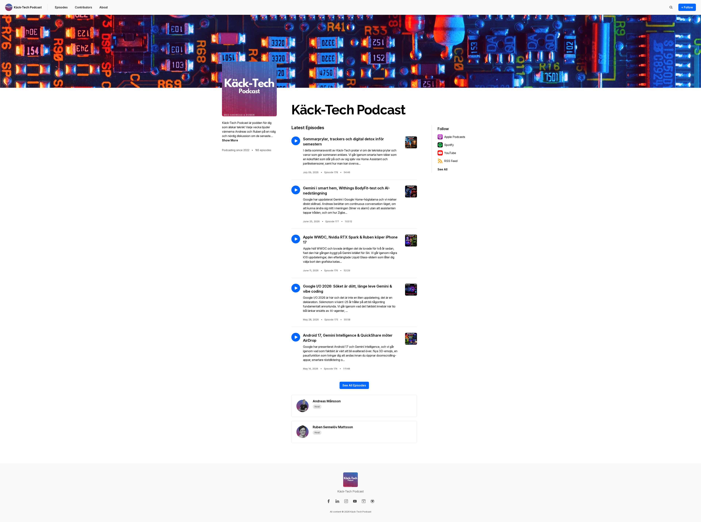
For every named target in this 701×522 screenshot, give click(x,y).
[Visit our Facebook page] (328, 501)
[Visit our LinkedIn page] (337, 501)
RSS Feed (450, 161)
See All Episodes (354, 385)
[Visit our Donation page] (372, 501)
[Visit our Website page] (363, 501)
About (103, 7)
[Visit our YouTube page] (355, 501)
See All (442, 169)
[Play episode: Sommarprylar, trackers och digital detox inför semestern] (295, 140)
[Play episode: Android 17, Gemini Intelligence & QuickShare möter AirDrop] (295, 337)
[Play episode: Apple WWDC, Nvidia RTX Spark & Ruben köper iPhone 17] (295, 239)
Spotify (449, 145)
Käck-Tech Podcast (28, 7)
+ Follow (687, 7)
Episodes (61, 7)
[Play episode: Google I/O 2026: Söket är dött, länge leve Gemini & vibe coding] (295, 288)
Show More (230, 140)
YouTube (450, 153)
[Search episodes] (671, 7)
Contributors (83, 7)
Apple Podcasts (454, 137)
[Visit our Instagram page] (346, 501)
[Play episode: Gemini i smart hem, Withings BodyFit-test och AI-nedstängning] (295, 190)
